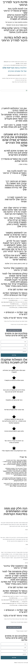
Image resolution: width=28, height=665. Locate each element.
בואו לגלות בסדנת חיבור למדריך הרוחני (14, 39)
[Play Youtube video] (14, 52)
